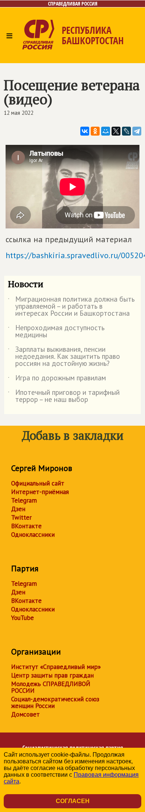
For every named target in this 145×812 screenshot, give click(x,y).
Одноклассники (33, 534)
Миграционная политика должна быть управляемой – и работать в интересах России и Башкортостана (71, 307)
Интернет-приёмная (40, 491)
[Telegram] (136, 131)
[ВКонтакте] (84, 131)
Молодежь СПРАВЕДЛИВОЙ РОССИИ (50, 687)
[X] (116, 131)
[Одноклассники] (95, 131)
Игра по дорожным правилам (57, 379)
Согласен (73, 801)
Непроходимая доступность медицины (56, 331)
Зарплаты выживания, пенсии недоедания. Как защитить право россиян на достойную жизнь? (64, 357)
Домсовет (25, 714)
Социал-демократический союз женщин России (55, 702)
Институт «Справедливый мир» (56, 666)
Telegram (24, 500)
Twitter (21, 517)
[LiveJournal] (126, 131)
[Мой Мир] (105, 131)
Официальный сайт (37, 483)
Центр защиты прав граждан (52, 675)
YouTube (22, 617)
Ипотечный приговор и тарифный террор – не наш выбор (64, 396)
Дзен (18, 509)
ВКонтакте (26, 526)
